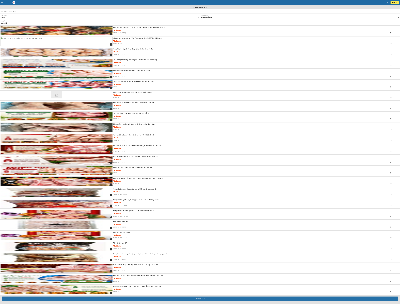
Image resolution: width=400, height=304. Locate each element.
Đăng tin (394, 2)
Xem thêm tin (200, 299)
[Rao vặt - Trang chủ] (14, 3)
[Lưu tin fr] (390, 33)
